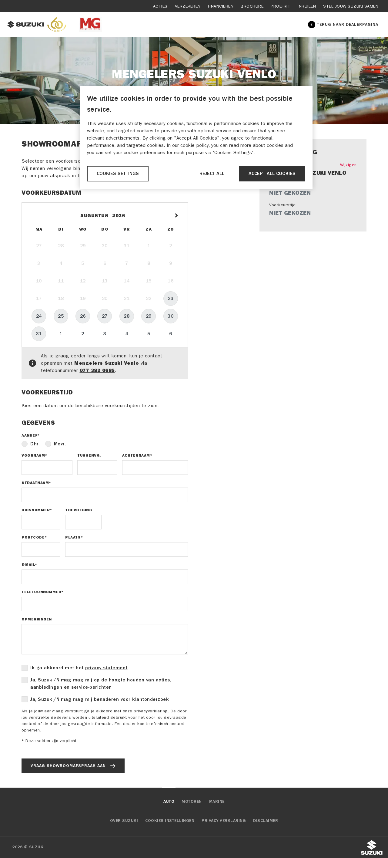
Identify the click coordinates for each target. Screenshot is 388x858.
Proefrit (280, 6)
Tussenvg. (89, 455)
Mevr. (60, 444)
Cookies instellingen (169, 820)
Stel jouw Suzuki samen (350, 6)
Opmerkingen (37, 619)
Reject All (211, 173)
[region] (196, 137)
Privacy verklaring (224, 820)
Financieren (221, 6)
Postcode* (34, 537)
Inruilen (307, 6)
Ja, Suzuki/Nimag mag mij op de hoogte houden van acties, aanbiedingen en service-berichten (100, 683)
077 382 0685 (97, 370)
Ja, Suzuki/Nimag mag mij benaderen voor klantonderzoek (99, 699)
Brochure (252, 6)
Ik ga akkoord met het (79, 668)
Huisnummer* (37, 510)
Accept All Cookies (272, 173)
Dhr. (35, 444)
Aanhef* (31, 435)
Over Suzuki (124, 820)
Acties (160, 6)
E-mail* (29, 564)
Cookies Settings (118, 173)
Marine (217, 801)
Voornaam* (34, 455)
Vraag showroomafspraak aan (68, 765)
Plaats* (74, 537)
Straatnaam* (36, 483)
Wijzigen (348, 164)
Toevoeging (78, 510)
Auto (168, 801)
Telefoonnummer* (43, 592)
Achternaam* (137, 455)
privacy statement (106, 668)
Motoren (192, 801)
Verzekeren (188, 6)
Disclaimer (265, 820)
